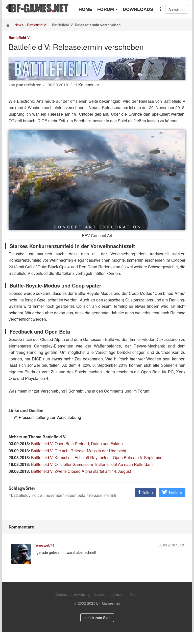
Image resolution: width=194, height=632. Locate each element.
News (18, 24)
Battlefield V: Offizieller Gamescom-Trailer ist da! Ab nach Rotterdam (92, 464)
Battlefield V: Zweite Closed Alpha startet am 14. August (81, 471)
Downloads (138, 9)
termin (111, 495)
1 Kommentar (87, 85)
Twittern (174, 492)
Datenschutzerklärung (72, 594)
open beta (76, 495)
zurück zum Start (97, 617)
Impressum (118, 594)
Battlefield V (36, 24)
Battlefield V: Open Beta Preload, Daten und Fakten (77, 443)
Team (134, 594)
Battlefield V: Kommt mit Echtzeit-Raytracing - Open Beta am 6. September (97, 457)
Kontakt (99, 594)
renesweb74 (44, 545)
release (96, 495)
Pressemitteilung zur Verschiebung (50, 417)
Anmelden (176, 9)
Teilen (147, 492)
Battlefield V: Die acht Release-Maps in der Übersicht (78, 451)
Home (85, 9)
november (55, 495)
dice (38, 495)
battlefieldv (21, 495)
